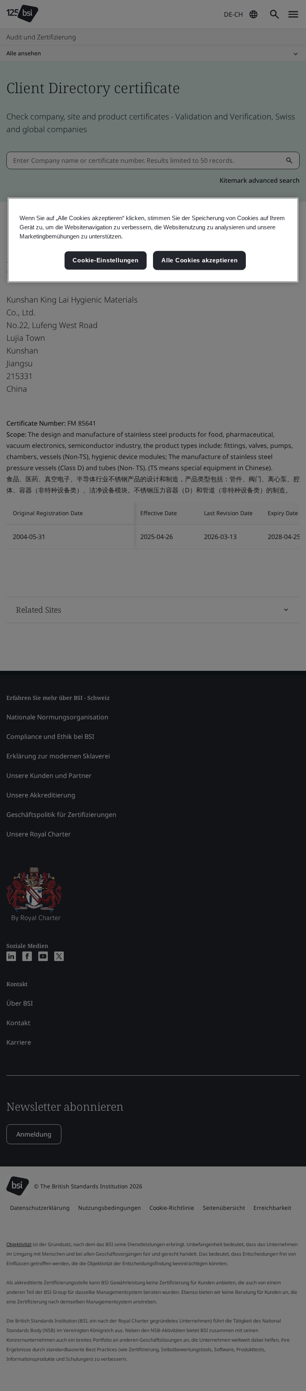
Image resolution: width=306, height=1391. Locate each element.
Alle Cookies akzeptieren (199, 260)
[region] (153, 239)
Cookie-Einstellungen (105, 260)
